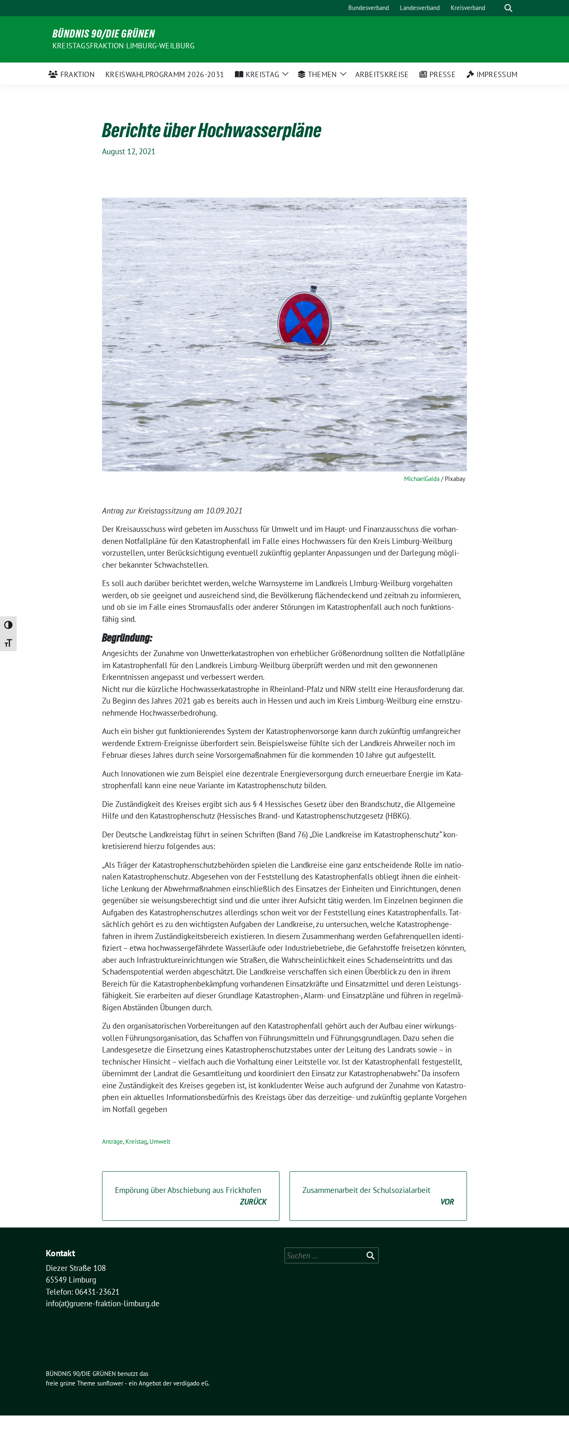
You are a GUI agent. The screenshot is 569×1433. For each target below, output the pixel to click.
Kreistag (136, 1141)
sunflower (110, 1383)
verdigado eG (190, 1383)
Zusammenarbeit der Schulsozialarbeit (378, 1196)
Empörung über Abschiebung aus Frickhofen (191, 1196)
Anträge (112, 1141)
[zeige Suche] (508, 8)
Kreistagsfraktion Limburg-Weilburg (123, 45)
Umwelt (160, 1141)
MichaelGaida (421, 479)
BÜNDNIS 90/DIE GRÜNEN (103, 34)
